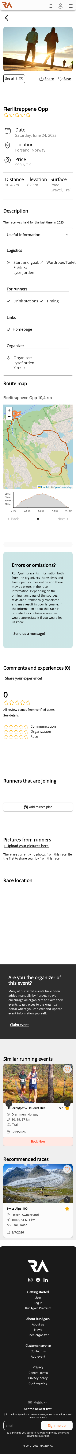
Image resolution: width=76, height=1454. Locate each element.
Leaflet (45, 487)
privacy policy (57, 1432)
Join (38, 1297)
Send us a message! (29, 633)
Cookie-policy (38, 1383)
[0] (60, 6)
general (31, 1435)
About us (38, 1324)
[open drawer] (70, 6)
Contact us (38, 1351)
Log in (38, 1303)
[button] (38, 234)
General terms (38, 1372)
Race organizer (38, 1335)
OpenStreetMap (62, 487)
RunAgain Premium (38, 1308)
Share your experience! (23, 678)
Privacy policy (38, 1378)
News (38, 1329)
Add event (38, 1356)
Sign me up (57, 1425)
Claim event (19, 1024)
